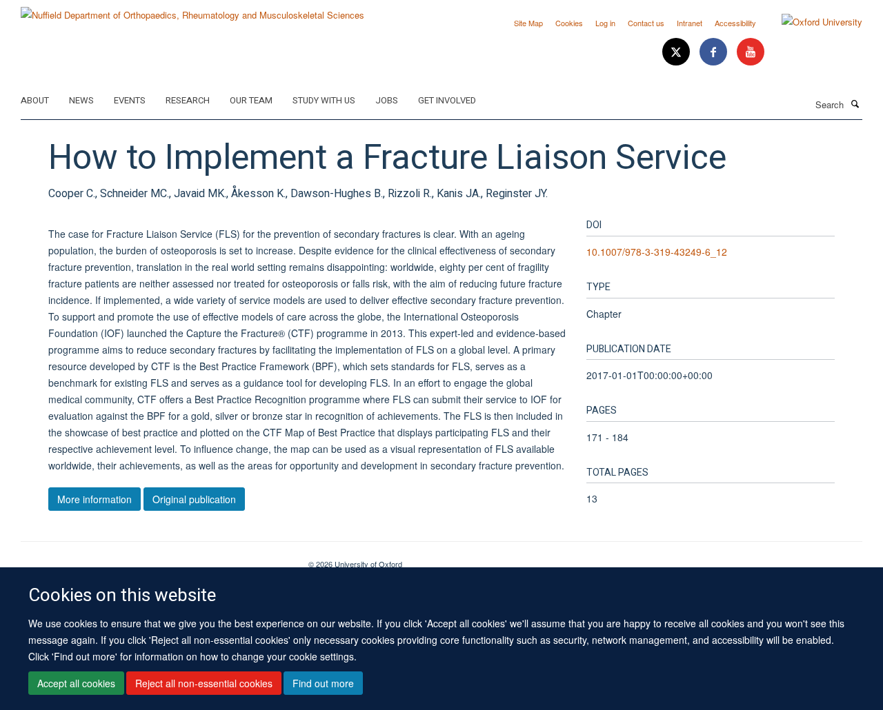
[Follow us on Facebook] (715, 52)
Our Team (251, 100)
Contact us (646, 22)
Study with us (323, 100)
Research (188, 100)
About (35, 100)
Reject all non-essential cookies (203, 683)
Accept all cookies (76, 683)
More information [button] (94, 499)
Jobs (386, 100)
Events (130, 100)
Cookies (569, 22)
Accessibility (735, 22)
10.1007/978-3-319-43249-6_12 (656, 251)
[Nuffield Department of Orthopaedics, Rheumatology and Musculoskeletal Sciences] (192, 10)
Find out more (323, 683)
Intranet (689, 22)
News (81, 100)
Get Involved (447, 100)
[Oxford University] (811, 22)
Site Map (528, 22)
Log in (605, 22)
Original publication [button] (194, 499)
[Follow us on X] (677, 52)
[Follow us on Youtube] (750, 52)
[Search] (854, 103)
